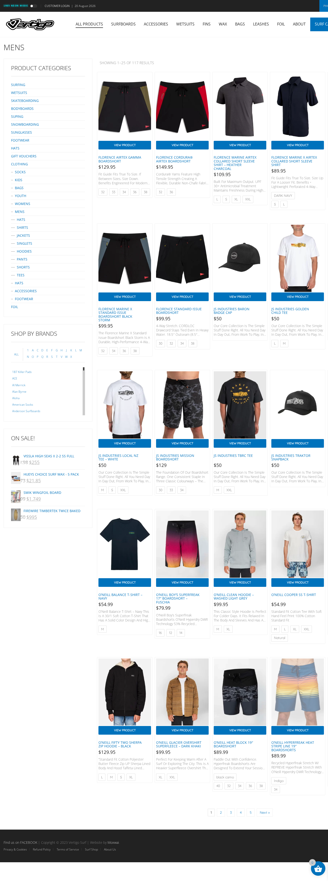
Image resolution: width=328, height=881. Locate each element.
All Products (89, 24)
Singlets (24, 243)
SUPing (17, 116)
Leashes (261, 24)
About (299, 24)
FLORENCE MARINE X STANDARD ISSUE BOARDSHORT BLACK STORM (115, 314)
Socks (20, 172)
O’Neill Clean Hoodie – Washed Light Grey (234, 596)
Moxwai (113, 842)
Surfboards (123, 24)
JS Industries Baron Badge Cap (231, 311)
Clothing (19, 164)
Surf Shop (91, 849)
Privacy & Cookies (15, 849)
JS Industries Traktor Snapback (290, 457)
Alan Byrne (19, 392)
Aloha (15, 398)
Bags (240, 24)
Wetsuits (185, 24)
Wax (223, 24)
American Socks (22, 405)
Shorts (23, 267)
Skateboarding (25, 100)
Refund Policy (42, 849)
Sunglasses (21, 132)
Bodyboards (22, 108)
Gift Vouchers (23, 156)
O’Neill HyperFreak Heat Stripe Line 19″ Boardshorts (292, 746)
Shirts (22, 227)
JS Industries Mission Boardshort (175, 457)
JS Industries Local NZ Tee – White (118, 457)
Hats (15, 148)
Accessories (156, 24)
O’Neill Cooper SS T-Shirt (293, 594)
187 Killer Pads (22, 372)
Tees (20, 275)
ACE (14, 378)
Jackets (23, 235)
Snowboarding (25, 124)
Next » (265, 812)
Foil (281, 24)
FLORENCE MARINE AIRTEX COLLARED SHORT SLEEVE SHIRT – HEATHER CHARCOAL (235, 163)
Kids (18, 180)
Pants (22, 259)
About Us (110, 849)
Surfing (18, 84)
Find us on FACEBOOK (20, 842)
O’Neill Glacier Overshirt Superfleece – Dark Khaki (178, 744)
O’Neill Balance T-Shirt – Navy (120, 596)
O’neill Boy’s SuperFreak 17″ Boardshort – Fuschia (178, 598)
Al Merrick (18, 385)
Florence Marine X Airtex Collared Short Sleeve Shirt (294, 161)
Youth (20, 195)
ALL (16, 354)
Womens (22, 203)
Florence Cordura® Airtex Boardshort (174, 159)
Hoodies (24, 251)
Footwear (20, 140)
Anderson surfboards (26, 411)
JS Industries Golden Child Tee (290, 311)
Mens (19, 211)
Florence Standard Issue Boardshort (179, 311)
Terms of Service (68, 849)
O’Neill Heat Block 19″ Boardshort (233, 744)
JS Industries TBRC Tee (233, 455)
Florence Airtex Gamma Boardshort (119, 159)
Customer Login (57, 6)
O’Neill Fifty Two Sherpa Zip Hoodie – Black (120, 744)
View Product (125, 145)
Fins (207, 24)
